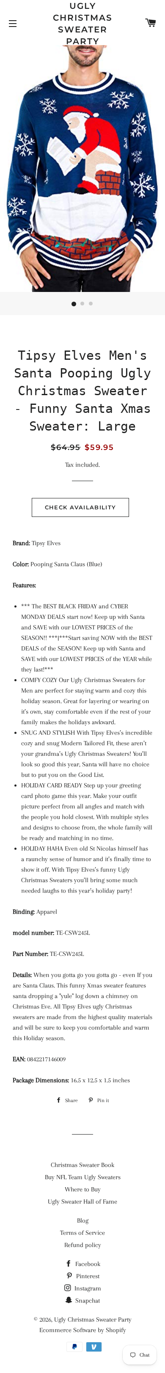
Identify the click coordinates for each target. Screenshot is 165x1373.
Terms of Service (82, 1233)
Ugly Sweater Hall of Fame (82, 1201)
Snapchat (87, 1300)
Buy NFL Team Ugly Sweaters (83, 1177)
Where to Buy (83, 1189)
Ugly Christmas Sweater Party (83, 23)
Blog (82, 1220)
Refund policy (82, 1245)
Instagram (87, 1288)
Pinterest (86, 1276)
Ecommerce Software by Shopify (82, 1330)
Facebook (87, 1264)
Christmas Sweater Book (82, 1165)
